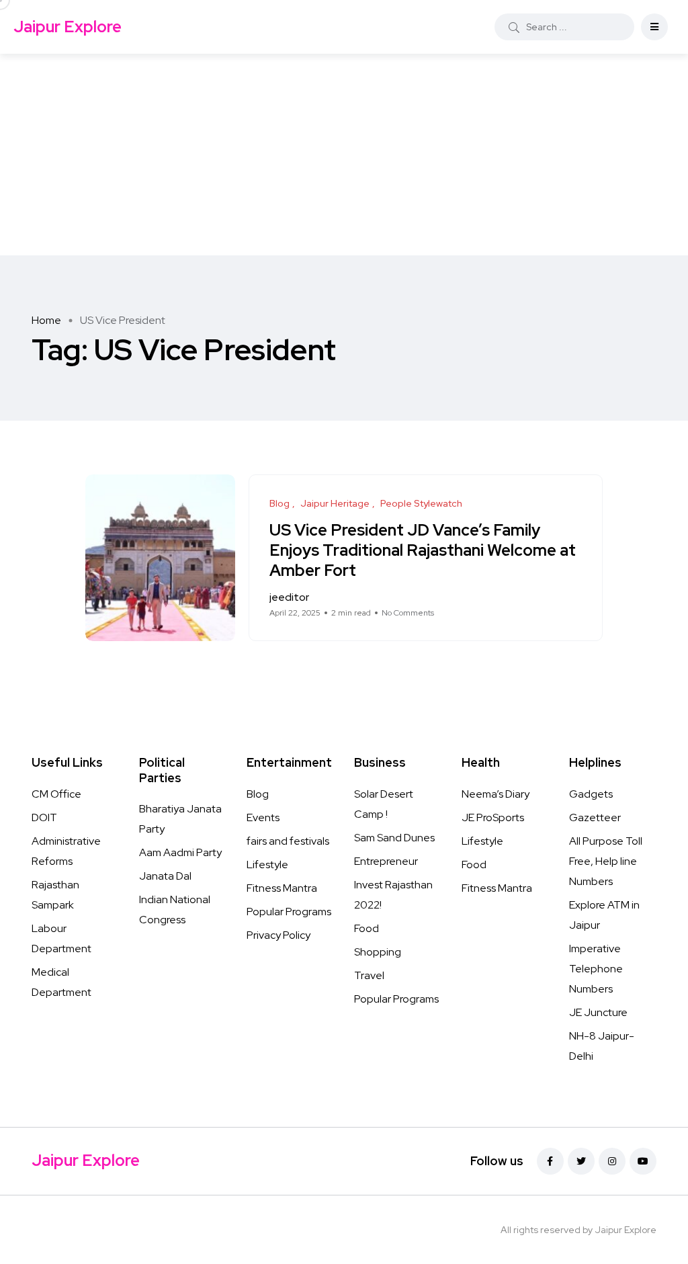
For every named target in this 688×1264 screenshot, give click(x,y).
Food (366, 928)
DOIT (44, 817)
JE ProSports (493, 817)
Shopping (377, 952)
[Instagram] (612, 1161)
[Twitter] (581, 1161)
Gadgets (591, 794)
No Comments (408, 612)
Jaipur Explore (67, 26)
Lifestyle (267, 864)
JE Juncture (598, 1012)
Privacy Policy (278, 935)
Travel (369, 975)
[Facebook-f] (550, 1161)
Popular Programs (289, 911)
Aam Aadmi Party (180, 852)
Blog (258, 794)
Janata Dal (165, 876)
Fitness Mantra (282, 888)
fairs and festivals (288, 841)
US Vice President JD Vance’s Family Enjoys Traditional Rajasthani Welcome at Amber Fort (422, 550)
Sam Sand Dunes (394, 838)
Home (46, 320)
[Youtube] (643, 1161)
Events (263, 817)
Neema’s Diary (495, 794)
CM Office (56, 794)
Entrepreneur (386, 861)
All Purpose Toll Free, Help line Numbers (605, 861)
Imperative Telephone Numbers (596, 968)
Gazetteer (595, 817)
